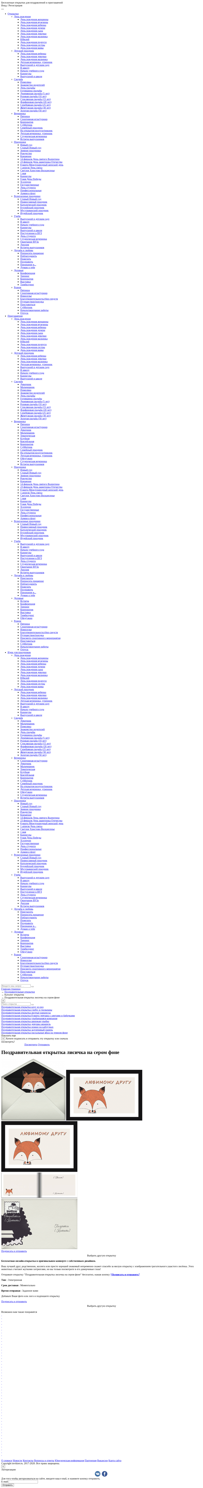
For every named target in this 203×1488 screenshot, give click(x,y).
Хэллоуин (25, 182)
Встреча (24, 601)
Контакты (28, 1460)
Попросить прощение (32, 253)
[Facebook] (104, 1474)
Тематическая (27, 435)
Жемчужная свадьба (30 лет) (35, 107)
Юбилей (24, 39)
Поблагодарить (28, 256)
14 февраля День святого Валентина (39, 159)
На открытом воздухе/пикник (36, 130)
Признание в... (28, 264)
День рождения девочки (33, 33)
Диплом (24, 244)
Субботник (26, 125)
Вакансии (102, 1460)
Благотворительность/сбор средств (39, 298)
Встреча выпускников (32, 139)
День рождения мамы (32, 48)
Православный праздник (33, 202)
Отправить (44, 1044)
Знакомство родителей (32, 85)
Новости (17, 1460)
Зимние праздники (30, 150)
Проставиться (27, 304)
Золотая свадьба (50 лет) (33, 110)
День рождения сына (31, 30)
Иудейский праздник (31, 213)
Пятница (25, 116)
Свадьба (18, 79)
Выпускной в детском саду (34, 65)
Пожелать (25, 259)
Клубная (24, 438)
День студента (28, 187)
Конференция (27, 273)
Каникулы (25, 73)
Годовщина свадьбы (31, 90)
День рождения (22, 16)
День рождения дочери (32, 28)
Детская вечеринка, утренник (36, 62)
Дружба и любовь (23, 250)
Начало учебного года (32, 70)
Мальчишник (27, 387)
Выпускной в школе (31, 76)
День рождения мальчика (34, 36)
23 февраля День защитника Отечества (41, 162)
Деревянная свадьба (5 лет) (34, 93)
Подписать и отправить (14, 1251)
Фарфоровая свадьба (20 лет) (35, 102)
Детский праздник (24, 50)
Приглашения (15, 316)
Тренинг (24, 276)
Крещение (25, 156)
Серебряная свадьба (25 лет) (35, 105)
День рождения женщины (34, 19)
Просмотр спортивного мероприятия (40, 638)
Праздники (20, 142)
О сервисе (6, 1460)
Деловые (18, 270)
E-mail (4, 1481)
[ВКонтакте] (97, 1474)
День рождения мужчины (34, 22)
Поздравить (26, 261)
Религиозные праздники (27, 196)
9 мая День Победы (30, 179)
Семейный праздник (31, 127)
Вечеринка (20, 113)
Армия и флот (28, 193)
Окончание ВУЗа (29, 241)
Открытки (13, 13)
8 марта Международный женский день (41, 164)
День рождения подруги (33, 42)
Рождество (26, 153)
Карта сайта (114, 1460)
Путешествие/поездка (32, 301)
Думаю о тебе (27, 267)
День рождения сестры (32, 45)
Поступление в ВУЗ (31, 233)
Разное (17, 287)
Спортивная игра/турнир (33, 119)
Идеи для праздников (19, 652)
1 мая (23, 173)
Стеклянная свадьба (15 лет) (35, 99)
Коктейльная (27, 441)
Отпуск (24, 313)
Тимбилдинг (27, 284)
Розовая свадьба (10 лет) (33, 96)
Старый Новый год (30, 147)
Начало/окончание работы (34, 310)
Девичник (25, 384)
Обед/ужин (26, 458)
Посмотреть (30, 1044)
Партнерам (91, 1460)
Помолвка (25, 82)
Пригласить (26, 578)
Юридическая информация (69, 1460)
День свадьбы (27, 87)
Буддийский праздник (32, 207)
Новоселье (26, 296)
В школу (24, 68)
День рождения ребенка (33, 25)
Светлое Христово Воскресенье (37, 170)
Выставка (25, 281)
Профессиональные (31, 190)
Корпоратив (26, 122)
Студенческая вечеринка (33, 136)
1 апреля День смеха (31, 167)
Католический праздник (33, 204)
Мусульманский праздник (34, 210)
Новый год (26, 145)
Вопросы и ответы (44, 1460)
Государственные (29, 184)
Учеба (17, 216)
